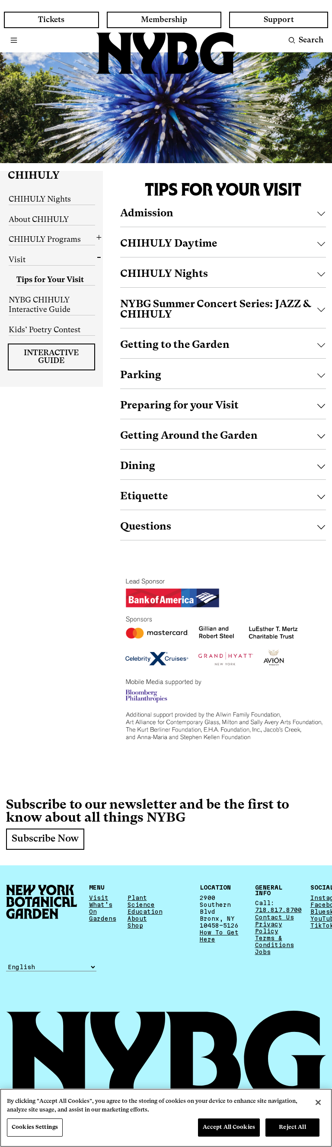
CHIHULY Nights (40, 199)
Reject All (292, 1127)
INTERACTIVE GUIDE (51, 357)
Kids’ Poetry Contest (44, 330)
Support (279, 20)
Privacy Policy (268, 928)
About (137, 918)
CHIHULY (34, 176)
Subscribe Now (45, 839)
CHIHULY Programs (45, 240)
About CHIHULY (39, 220)
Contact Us (274, 917)
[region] (166, 1118)
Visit (17, 260)
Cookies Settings (35, 1127)
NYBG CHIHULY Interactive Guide (39, 305)
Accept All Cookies (229, 1127)
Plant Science (141, 901)
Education (145, 911)
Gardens (102, 918)
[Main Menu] (14, 40)
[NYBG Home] (166, 53)
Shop (135, 925)
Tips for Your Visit (50, 280)
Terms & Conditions (274, 941)
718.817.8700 (278, 909)
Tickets (51, 20)
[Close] (318, 1102)
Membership (164, 20)
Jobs (263, 951)
